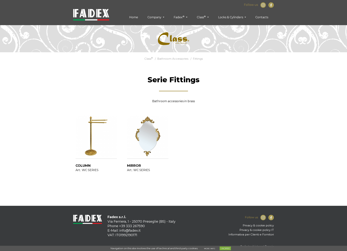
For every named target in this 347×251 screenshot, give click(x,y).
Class (201, 17)
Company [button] (154, 17)
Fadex (179, 17)
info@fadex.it (130, 231)
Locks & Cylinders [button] (231, 17)
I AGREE (225, 248)
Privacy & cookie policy (258, 225)
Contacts (261, 17)
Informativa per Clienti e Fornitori (251, 234)
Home (133, 17)
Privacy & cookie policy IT (256, 230)
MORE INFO (209, 248)
